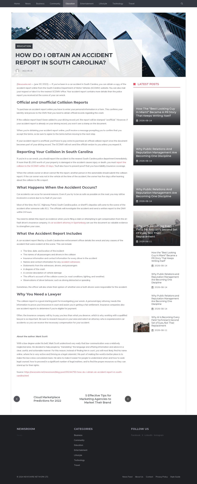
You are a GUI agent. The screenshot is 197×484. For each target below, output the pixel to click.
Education (70, 3)
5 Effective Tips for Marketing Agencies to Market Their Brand (95, 399)
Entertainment (87, 3)
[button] (182, 3)
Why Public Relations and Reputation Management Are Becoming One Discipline (156, 152)
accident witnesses (70, 261)
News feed (127, 477)
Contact (149, 477)
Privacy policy (162, 477)
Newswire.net (24, 84)
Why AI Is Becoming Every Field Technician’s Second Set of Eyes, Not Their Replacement (165, 321)
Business (40, 3)
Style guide (175, 477)
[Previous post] (17, 399)
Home (17, 3)
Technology (117, 3)
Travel (131, 3)
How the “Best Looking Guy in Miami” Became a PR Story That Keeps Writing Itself (156, 112)
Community (55, 3)
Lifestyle (103, 3)
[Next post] (128, 399)
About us (139, 477)
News (28, 3)
